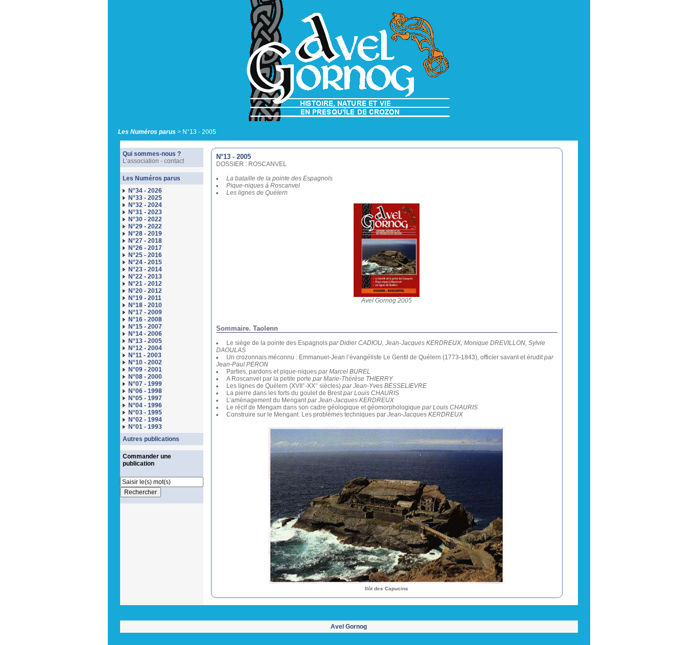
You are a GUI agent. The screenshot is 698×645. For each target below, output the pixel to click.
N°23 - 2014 (145, 269)
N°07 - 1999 (145, 383)
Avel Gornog (349, 626)
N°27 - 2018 (145, 240)
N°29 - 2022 (145, 226)
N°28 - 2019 (145, 233)
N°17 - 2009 (145, 312)
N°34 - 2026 (145, 190)
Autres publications (151, 439)
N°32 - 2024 (145, 205)
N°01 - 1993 (145, 426)
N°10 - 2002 (145, 362)
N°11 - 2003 (144, 355)
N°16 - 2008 (145, 319)
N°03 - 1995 (145, 412)
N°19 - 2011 (144, 298)
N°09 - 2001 (145, 369)
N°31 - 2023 (145, 212)
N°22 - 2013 (145, 276)
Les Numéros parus (147, 131)
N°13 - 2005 (145, 340)
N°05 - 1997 (145, 398)
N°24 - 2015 (145, 262)
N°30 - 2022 (145, 219)
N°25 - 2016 (145, 255)
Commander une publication (147, 460)
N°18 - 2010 (145, 305)
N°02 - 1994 (145, 419)
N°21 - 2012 (145, 283)
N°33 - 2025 (145, 197)
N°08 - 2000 (145, 376)
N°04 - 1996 (145, 405)
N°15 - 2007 (145, 326)
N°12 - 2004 (145, 348)
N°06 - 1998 (145, 391)
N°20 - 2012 (145, 290)
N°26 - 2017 (145, 247)
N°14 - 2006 (145, 333)
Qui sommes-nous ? (152, 153)
